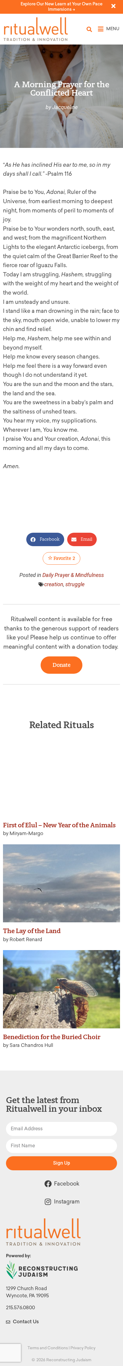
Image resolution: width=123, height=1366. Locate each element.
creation (53, 584)
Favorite (64, 558)
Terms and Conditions (47, 1348)
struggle (74, 584)
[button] (89, 29)
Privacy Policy (83, 1348)
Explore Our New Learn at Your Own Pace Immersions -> (61, 6)
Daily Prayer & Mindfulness (73, 575)
